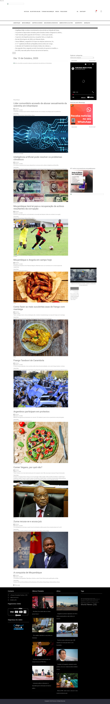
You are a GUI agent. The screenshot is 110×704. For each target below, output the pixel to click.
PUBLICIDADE (63, 11)
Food (14, 303)
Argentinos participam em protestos (31, 411)
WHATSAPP (83, 11)
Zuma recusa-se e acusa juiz (27, 521)
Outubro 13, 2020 (18, 110)
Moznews (16, 108)
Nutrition (29, 318)
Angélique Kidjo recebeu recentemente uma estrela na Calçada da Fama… (37, 30)
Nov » (74, 299)
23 (75, 296)
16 (75, 295)
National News (28, 115)
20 (72, 296)
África (14, 518)
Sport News (25, 270)
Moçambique (16, 99)
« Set (71, 299)
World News (16, 408)
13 (72, 295)
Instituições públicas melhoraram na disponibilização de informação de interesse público (41, 686)
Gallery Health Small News (52, 476)
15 (74, 295)
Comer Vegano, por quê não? (27, 467)
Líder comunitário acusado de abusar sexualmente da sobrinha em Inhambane (40, 104)
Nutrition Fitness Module (46, 318)
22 (74, 296)
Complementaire (17, 463)
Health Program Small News (33, 478)
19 (71, 296)
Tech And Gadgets (32, 169)
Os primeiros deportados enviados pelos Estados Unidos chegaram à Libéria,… (39, 32)
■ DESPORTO (78, 22)
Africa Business (33, 531)
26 (71, 298)
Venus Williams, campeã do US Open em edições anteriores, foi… (34, 41)
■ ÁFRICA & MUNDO (37, 22)
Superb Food (57, 370)
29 (74, 298)
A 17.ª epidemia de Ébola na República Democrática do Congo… (34, 44)
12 (71, 295)
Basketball (83, 600)
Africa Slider (46, 531)
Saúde (56, 479)
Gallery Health (42, 476)
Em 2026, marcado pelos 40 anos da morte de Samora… (32, 50)
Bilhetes (83, 97)
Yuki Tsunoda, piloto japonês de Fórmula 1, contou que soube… (34, 35)
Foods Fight (23, 318)
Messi (97, 602)
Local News (49, 478)
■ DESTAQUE (17, 22)
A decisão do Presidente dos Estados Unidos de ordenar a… (33, 46)
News (33, 115)
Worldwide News (28, 421)
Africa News (40, 531)
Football (89, 602)
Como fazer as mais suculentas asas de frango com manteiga (39, 308)
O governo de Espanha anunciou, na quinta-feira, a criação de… (34, 37)
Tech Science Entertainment (44, 169)
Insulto (93, 602)
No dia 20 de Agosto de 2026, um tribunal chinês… (30, 39)
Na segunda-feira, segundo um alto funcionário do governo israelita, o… (37, 48)
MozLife (2, 0)
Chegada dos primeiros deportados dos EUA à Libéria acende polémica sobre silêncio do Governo (66, 616)
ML (77, 11)
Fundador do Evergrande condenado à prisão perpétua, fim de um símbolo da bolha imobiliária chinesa (67, 667)
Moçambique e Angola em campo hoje (32, 260)
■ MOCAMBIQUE (26, 22)
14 (73, 295)
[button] (77, 11)
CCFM (88, 600)
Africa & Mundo (25, 531)
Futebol (15, 256)
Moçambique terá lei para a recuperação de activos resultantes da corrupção (38, 207)
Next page (17, 585)
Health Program (22, 478)
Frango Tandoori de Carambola (28, 360)
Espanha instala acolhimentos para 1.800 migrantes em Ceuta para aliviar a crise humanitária (65, 643)
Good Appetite (37, 370)
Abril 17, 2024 (17, 471)
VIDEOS (57, 11)
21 (73, 296)
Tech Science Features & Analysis (59, 169)
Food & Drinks (24, 370)
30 (75, 298)
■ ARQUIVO (87, 22)
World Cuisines (64, 370)
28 (73, 298)
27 (72, 298)
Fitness (28, 476)
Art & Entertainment (88, 599)
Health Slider (43, 478)
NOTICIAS (26, 11)
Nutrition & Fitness (35, 318)
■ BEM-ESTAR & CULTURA (66, 22)
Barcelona (97, 599)
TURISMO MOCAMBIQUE (48, 11)
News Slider (26, 479)
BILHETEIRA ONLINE (35, 11)
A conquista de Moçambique (27, 572)
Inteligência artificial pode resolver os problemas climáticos (37, 158)
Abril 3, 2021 (17, 313)
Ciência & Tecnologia (18, 153)
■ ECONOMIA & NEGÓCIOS (51, 22)
